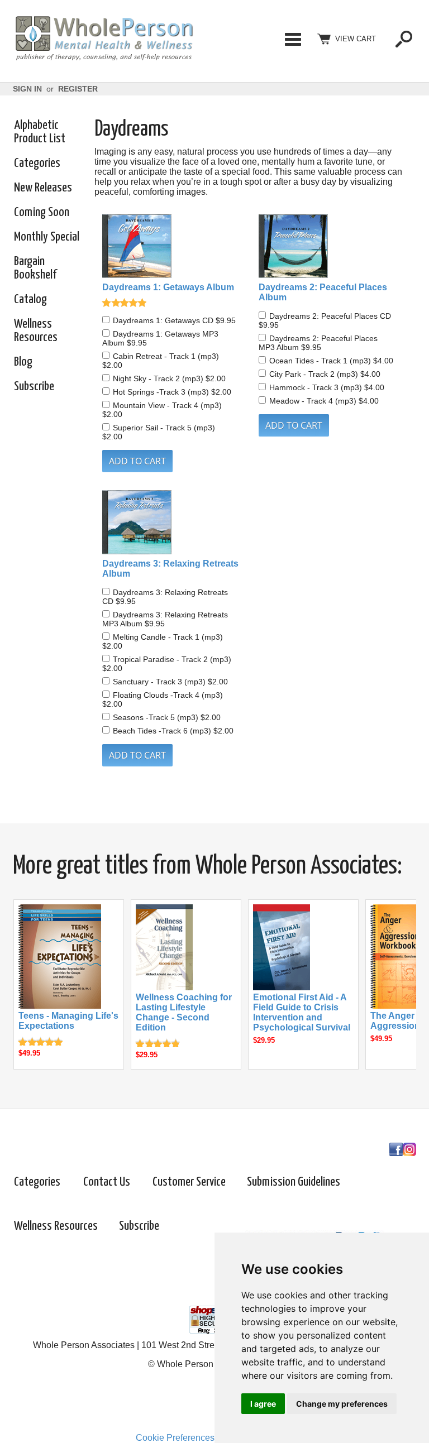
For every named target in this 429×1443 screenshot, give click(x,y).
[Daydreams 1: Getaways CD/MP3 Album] (172, 247)
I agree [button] (263, 1403)
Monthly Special (46, 237)
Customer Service (189, 1182)
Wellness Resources (36, 331)
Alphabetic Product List (39, 132)
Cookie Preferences (175, 1437)
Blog (23, 362)
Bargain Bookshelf (35, 268)
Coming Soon (41, 212)
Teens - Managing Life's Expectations (68, 1020)
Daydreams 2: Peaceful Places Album (323, 292)
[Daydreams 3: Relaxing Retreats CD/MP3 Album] (172, 523)
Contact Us (106, 1182)
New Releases (43, 187)
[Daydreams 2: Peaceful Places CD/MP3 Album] (329, 247)
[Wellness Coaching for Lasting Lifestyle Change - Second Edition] (164, 987)
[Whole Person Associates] (103, 59)
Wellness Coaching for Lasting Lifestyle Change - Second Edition (184, 1012)
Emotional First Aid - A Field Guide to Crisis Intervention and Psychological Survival (301, 1012)
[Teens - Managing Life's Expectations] (59, 1005)
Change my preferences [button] (342, 1403)
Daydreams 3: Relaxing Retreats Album (170, 568)
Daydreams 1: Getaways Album (168, 287)
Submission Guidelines (293, 1182)
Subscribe (34, 386)
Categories (292, 39)
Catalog (30, 299)
